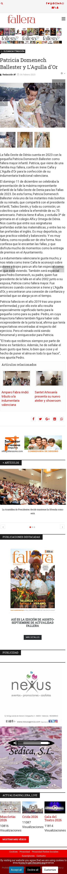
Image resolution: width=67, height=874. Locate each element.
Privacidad (25, 851)
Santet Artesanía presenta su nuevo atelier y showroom (48, 396)
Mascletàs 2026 (7, 818)
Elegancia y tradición (14, 51)
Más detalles (33, 637)
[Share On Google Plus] (47, 419)
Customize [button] (50, 869)
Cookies (13, 851)
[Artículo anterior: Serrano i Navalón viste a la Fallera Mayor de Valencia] (9, 269)
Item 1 (33, 124)
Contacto (41, 856)
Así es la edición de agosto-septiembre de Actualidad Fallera (32, 622)
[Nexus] (32, 694)
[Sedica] (32, 757)
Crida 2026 (30, 817)
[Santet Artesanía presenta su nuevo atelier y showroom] (49, 378)
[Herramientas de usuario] (62, 73)
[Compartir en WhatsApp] (61, 419)
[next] (59, 100)
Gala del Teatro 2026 (53, 818)
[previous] (6, 100)
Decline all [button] (32, 869)
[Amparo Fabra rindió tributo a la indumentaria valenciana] (16, 378)
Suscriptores (28, 856)
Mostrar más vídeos (14, 839)
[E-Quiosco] (32, 35)
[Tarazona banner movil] (32, 444)
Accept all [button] (16, 869)
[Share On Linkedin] (54, 419)
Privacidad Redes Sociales (45, 851)
